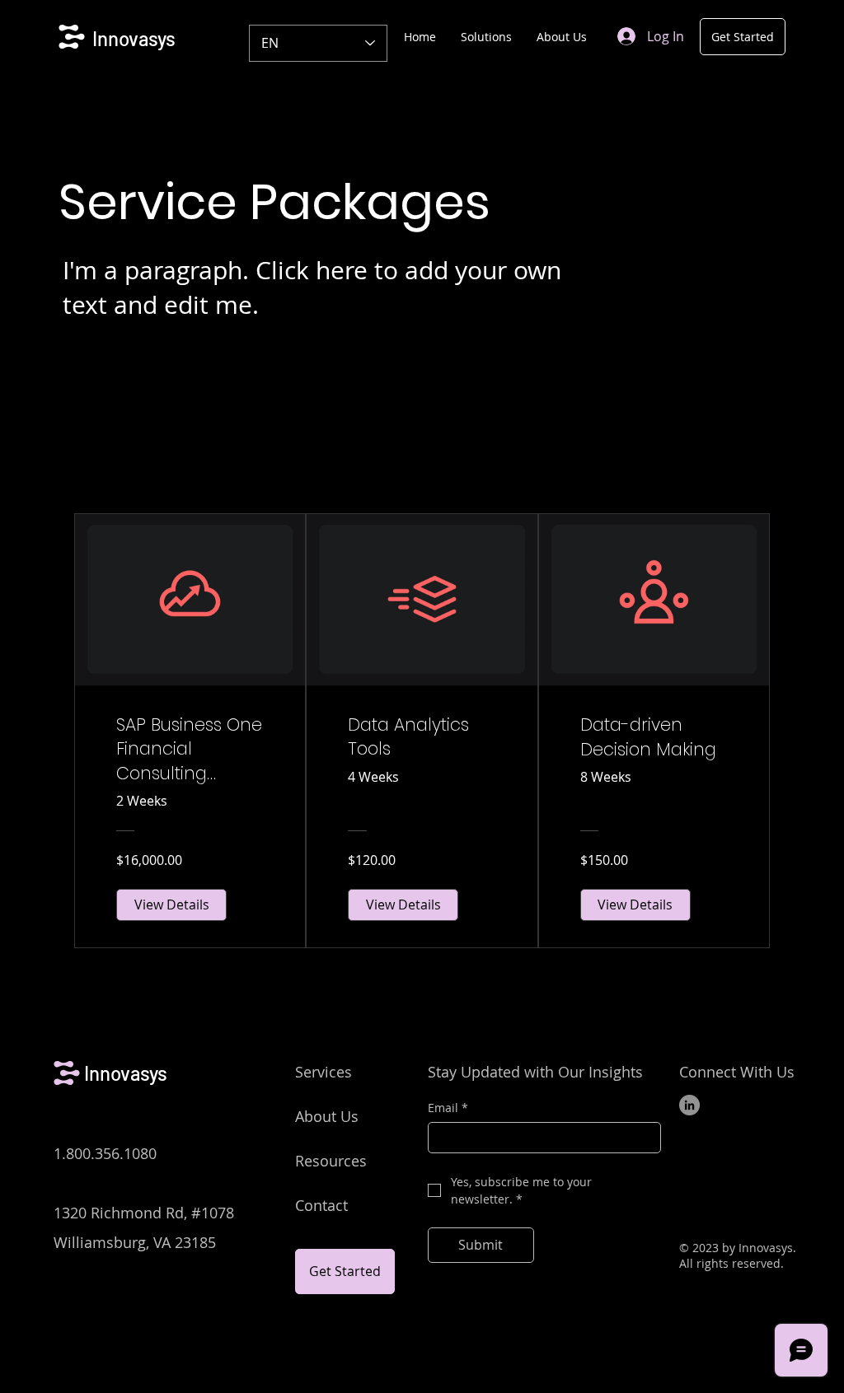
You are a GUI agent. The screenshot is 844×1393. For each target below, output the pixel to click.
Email (448, 1107)
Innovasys (134, 38)
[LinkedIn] (689, 1105)
